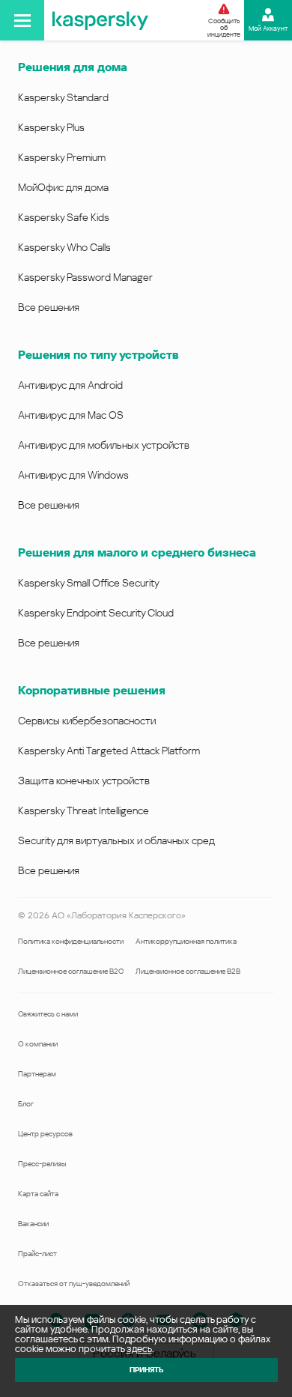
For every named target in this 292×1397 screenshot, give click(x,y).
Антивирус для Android (70, 385)
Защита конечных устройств (84, 781)
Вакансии (33, 1223)
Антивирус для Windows (73, 475)
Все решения (48, 307)
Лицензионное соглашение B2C (71, 971)
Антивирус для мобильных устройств (103, 445)
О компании (38, 1044)
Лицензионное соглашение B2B (188, 971)
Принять (146, 1370)
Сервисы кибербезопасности (87, 721)
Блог (26, 1104)
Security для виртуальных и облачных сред (116, 840)
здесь (139, 1348)
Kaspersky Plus (51, 127)
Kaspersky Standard (63, 97)
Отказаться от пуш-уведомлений (74, 1283)
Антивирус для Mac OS (71, 415)
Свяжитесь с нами (48, 1014)
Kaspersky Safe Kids (63, 217)
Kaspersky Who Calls (64, 247)
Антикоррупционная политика (186, 941)
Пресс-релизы (42, 1164)
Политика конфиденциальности (71, 941)
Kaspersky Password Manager (85, 277)
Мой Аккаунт (268, 28)
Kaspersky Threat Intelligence (83, 810)
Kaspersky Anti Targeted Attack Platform (109, 751)
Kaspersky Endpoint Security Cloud (96, 613)
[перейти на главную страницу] (100, 20)
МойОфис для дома (63, 187)
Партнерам (37, 1074)
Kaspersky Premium (62, 157)
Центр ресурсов (45, 1134)
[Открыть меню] (22, 20)
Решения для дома (72, 67)
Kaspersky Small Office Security (88, 583)
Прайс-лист (37, 1253)
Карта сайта (38, 1194)
